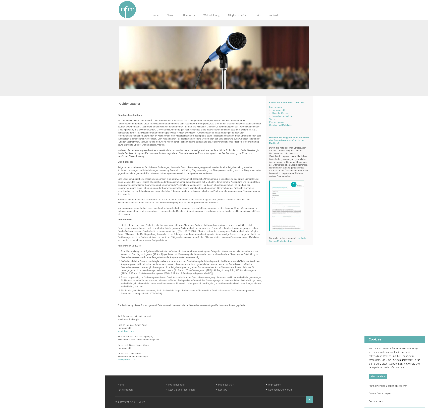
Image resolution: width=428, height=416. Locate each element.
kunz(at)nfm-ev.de (126, 331)
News (170, 15)
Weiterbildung (211, 15)
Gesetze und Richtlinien (280, 125)
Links (257, 15)
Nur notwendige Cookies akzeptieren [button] (388, 385)
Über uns (188, 15)
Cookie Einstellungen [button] (380, 393)
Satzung (273, 119)
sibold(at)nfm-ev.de (127, 359)
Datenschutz (376, 401)
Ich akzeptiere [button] (378, 376)
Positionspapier (276, 122)
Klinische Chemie (280, 113)
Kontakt (273, 15)
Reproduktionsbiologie (282, 116)
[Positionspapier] (214, 57)
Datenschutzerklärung (280, 389)
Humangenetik (279, 110)
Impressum (274, 384)
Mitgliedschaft (236, 15)
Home (155, 15)
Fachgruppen (275, 107)
